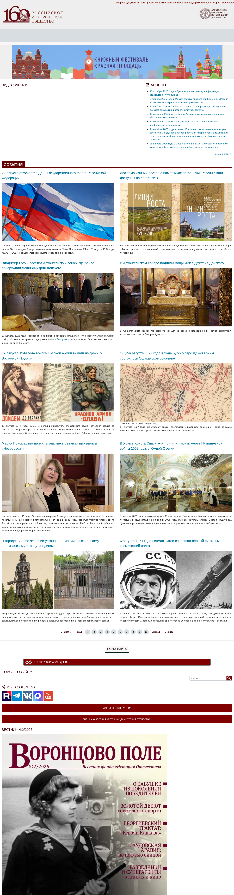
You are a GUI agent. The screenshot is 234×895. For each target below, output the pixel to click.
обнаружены (62, 339)
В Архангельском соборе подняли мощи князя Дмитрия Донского (172, 263)
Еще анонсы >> (222, 154)
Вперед (156, 632)
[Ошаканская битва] (176, 392)
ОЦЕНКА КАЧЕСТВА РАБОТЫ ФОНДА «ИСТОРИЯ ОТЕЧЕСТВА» (117, 719)
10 (146, 632)
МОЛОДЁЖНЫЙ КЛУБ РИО (117, 708)
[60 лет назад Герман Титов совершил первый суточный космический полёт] (176, 580)
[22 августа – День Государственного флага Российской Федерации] (58, 212)
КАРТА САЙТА (117, 649)
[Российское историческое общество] (33, 14)
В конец (169, 632)
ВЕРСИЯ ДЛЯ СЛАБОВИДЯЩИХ (52, 662)
